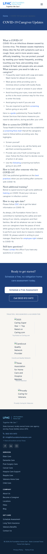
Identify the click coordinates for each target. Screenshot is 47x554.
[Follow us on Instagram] (16, 446)
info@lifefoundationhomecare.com (18, 437)
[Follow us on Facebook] (5, 446)
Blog (4, 509)
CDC (17, 204)
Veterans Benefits (10, 527)
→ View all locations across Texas (14, 441)
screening (34, 106)
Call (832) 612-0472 (23, 298)
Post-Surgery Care (10, 464)
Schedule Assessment (11, 519)
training (6, 193)
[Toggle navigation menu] (41, 4)
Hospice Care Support (11, 472)
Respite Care (8, 475)
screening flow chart (13, 131)
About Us (6, 493)
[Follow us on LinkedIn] (11, 446)
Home (5, 16)
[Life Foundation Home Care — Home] (14, 4)
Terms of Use (29, 550)
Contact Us (7, 531)
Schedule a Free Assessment (23, 290)
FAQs (5, 505)
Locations (6, 501)
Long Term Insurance (11, 523)
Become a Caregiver (11, 497)
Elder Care (7, 456)
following (17, 163)
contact (12, 249)
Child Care (7, 483)
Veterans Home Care (11, 479)
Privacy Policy (18, 550)
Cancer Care (8, 468)
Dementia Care (9, 460)
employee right (29, 238)
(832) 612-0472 (11, 434)
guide (13, 113)
